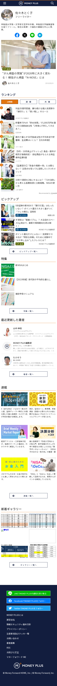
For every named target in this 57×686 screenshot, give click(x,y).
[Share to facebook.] (17, 35)
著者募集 (11, 643)
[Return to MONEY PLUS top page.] (28, 3)
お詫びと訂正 (13, 652)
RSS (8, 647)
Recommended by (45, 193)
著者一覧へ (29, 374)
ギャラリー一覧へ (28, 565)
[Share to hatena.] (40, 35)
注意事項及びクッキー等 (18, 633)
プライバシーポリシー (17, 629)
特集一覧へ (29, 311)
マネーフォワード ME (16, 657)
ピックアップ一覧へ (28, 251)
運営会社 (11, 619)
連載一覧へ (29, 496)
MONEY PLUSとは (15, 615)
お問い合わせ (13, 638)
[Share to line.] (32, 35)
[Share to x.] (24, 35)
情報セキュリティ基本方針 (19, 624)
